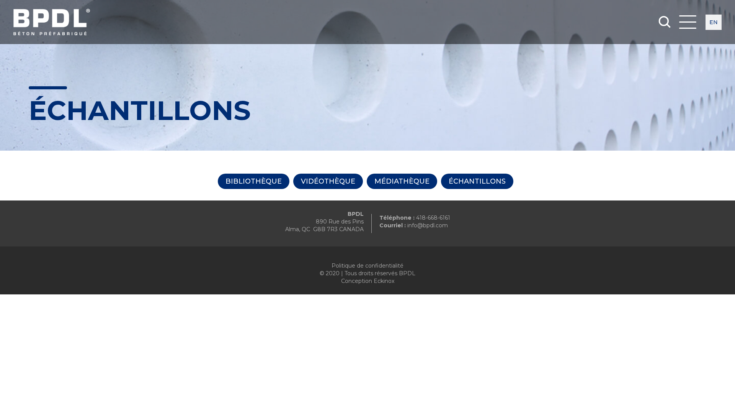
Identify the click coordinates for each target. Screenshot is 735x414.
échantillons (477, 181)
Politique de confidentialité (367, 265)
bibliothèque (253, 181)
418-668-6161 (433, 217)
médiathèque (402, 181)
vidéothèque (328, 181)
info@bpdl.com (427, 225)
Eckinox (384, 281)
